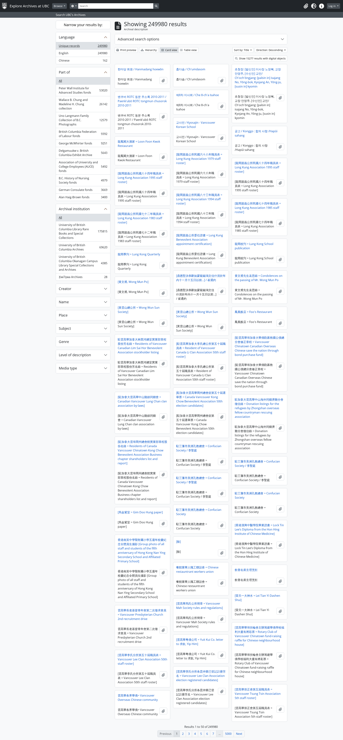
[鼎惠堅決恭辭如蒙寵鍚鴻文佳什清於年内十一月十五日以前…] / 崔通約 (201, 278)
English (83, 54)
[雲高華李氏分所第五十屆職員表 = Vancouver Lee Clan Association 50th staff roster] (142, 659)
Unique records (83, 47)
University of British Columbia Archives (83, 247)
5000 (228, 734)
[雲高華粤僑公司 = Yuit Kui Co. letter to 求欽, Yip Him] (199, 642)
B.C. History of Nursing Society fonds (83, 180)
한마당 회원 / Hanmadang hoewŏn (140, 69)
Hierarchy (150, 50)
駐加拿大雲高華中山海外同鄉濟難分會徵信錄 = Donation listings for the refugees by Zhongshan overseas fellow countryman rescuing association (259, 408)
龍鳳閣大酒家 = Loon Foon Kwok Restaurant (139, 144)
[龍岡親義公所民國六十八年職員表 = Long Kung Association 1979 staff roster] (199, 158)
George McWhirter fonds (83, 144)
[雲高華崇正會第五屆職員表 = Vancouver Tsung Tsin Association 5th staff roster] (258, 693)
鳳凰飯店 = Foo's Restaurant (253, 312)
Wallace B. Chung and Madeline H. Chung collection (83, 104)
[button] (306, 6)
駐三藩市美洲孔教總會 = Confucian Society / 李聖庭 (198, 448)
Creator (65, 288)
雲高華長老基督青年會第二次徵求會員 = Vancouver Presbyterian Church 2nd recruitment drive (142, 614)
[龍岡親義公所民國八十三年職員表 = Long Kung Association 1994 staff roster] (199, 199)
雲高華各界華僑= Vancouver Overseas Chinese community (138, 697)
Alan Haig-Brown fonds (83, 198)
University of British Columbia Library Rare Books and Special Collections (83, 231)
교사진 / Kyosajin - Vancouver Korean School (195, 125)
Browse (58, 6)
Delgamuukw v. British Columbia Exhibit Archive (83, 153)
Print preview (128, 50)
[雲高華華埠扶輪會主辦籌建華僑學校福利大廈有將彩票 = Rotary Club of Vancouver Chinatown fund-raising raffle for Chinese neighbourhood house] (259, 636)
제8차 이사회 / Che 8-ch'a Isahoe (197, 95)
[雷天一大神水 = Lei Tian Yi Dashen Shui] (257, 598)
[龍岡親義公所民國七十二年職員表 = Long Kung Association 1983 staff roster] (141, 218)
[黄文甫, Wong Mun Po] (133, 282)
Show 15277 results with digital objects (262, 58)
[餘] (178, 542)
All (60, 81)
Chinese (83, 61)
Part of (64, 72)
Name (64, 302)
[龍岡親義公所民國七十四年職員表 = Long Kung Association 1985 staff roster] (258, 207)
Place (63, 315)
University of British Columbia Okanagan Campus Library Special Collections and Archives (83, 263)
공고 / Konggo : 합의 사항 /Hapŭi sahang (256, 133)
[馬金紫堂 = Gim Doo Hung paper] (140, 512)
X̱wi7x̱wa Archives (83, 278)
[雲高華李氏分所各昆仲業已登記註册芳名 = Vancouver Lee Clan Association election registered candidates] (201, 676)
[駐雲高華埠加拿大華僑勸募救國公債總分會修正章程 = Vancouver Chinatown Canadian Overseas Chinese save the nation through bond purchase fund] (259, 346)
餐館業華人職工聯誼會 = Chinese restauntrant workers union (197, 569)
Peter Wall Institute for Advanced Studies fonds (83, 90)
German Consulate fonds (83, 191)
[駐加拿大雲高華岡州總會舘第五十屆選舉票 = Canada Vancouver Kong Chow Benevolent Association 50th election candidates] (201, 399)
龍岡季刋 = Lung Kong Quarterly (139, 254)
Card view (171, 50)
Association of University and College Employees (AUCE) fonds (83, 166)
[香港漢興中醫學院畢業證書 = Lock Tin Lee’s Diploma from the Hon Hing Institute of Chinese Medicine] (259, 529)
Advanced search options (138, 39)
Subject (65, 328)
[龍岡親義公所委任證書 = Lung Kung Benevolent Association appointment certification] (199, 239)
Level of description (75, 354)
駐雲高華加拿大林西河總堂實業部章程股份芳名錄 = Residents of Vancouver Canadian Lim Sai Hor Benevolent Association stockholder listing (142, 345)
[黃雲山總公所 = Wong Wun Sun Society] (139, 310)
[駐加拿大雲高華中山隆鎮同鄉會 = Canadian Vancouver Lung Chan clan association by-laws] (142, 401)
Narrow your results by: (83, 24)
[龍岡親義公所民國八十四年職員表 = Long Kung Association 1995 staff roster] (258, 167)
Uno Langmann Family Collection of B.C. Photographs (83, 120)
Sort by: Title (242, 50)
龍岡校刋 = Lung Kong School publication (254, 246)
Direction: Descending (270, 50)
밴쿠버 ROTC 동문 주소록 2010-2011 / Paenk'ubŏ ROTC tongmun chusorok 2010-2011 (142, 101)
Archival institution (74, 208)
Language (67, 37)
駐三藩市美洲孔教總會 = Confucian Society (257, 495)
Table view (190, 50)
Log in (332, 6)
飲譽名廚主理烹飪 (246, 570)
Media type (68, 368)
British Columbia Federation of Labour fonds (83, 134)
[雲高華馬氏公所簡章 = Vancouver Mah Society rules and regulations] (199, 606)
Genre (64, 341)
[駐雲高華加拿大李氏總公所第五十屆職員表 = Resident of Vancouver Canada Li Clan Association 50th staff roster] (201, 350)
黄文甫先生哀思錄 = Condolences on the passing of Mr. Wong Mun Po (258, 278)
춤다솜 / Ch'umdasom (190, 69)
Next (239, 734)
